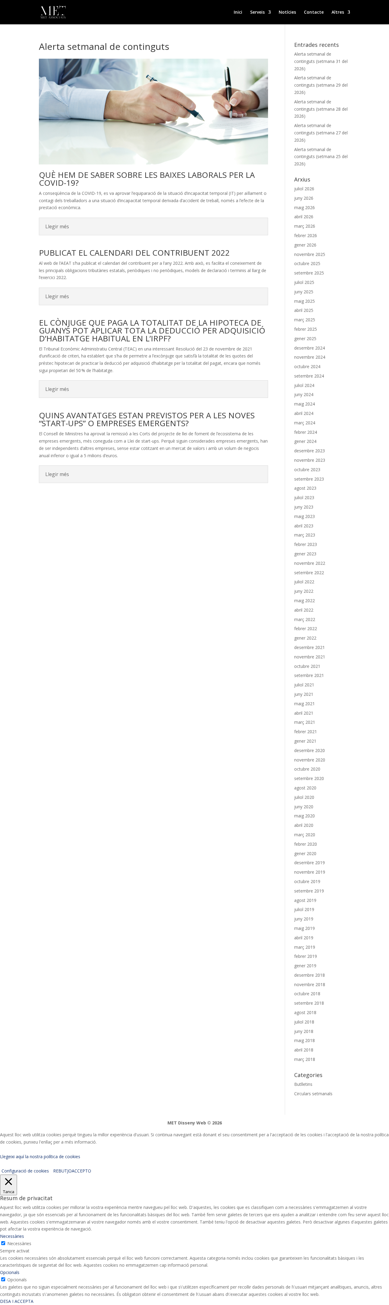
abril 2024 (303, 413)
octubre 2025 (307, 263)
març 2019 (304, 947)
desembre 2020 (309, 750)
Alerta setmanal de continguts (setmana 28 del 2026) (321, 109)
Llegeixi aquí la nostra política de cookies (40, 1156)
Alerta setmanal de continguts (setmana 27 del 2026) (321, 133)
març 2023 (304, 535)
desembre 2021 (309, 647)
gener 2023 (305, 554)
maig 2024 (304, 404)
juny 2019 (303, 919)
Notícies (287, 12)
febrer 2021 (305, 731)
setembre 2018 (309, 1003)
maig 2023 (304, 516)
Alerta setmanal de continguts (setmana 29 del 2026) (321, 85)
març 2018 (304, 1059)
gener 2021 (305, 741)
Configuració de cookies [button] (25, 1171)
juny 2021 (303, 694)
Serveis (257, 12)
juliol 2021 (304, 685)
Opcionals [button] (9, 1272)
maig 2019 (304, 928)
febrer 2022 (305, 628)
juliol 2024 (304, 385)
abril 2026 (303, 216)
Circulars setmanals (313, 1093)
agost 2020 (305, 788)
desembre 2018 (309, 975)
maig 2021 (304, 703)
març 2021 (304, 722)
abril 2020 (303, 825)
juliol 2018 (304, 1022)
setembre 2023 (309, 479)
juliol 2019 (304, 909)
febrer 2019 (305, 956)
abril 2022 (303, 610)
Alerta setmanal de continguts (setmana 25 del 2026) (321, 157)
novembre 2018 (309, 984)
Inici (238, 12)
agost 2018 (305, 1012)
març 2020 (304, 834)
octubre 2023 (307, 469)
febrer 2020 (305, 844)
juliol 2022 (304, 582)
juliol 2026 (304, 189)
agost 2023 (305, 488)
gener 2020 (305, 853)
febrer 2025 (305, 329)
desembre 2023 (309, 451)
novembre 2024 (309, 357)
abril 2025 (303, 310)
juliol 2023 (304, 497)
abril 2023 (303, 526)
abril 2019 (303, 938)
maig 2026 (304, 207)
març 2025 (304, 320)
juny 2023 (303, 507)
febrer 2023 (305, 544)
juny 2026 (303, 198)
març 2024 (304, 423)
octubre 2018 (307, 993)
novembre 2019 (309, 872)
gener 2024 (305, 441)
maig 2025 (304, 301)
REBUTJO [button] (62, 1171)
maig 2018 (304, 1040)
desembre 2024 (309, 348)
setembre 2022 (309, 572)
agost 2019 (305, 900)
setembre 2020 (309, 778)
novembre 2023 (309, 460)
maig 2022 (304, 600)
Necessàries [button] (12, 1236)
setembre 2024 (309, 376)
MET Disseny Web (186, 1123)
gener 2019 (305, 965)
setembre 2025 (309, 273)
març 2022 (304, 619)
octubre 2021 (307, 666)
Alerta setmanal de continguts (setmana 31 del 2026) (321, 61)
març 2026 (304, 226)
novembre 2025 (309, 254)
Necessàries (19, 1243)
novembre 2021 (309, 657)
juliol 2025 (304, 282)
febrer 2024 (305, 432)
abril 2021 (303, 713)
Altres (338, 12)
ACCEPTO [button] (81, 1171)
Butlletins (303, 1084)
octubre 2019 (307, 881)
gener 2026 (305, 245)
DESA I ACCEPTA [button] (16, 1301)
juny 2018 (303, 1031)
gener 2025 (305, 338)
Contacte (314, 12)
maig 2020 (304, 816)
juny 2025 (303, 292)
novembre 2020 (309, 760)
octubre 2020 (307, 769)
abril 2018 (303, 1050)
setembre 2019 (309, 891)
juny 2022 (303, 591)
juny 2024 (303, 394)
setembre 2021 (309, 675)
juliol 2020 (304, 797)
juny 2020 (303, 807)
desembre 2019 (309, 862)
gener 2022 (305, 638)
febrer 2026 (305, 235)
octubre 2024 (307, 366)
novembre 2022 (309, 563)
